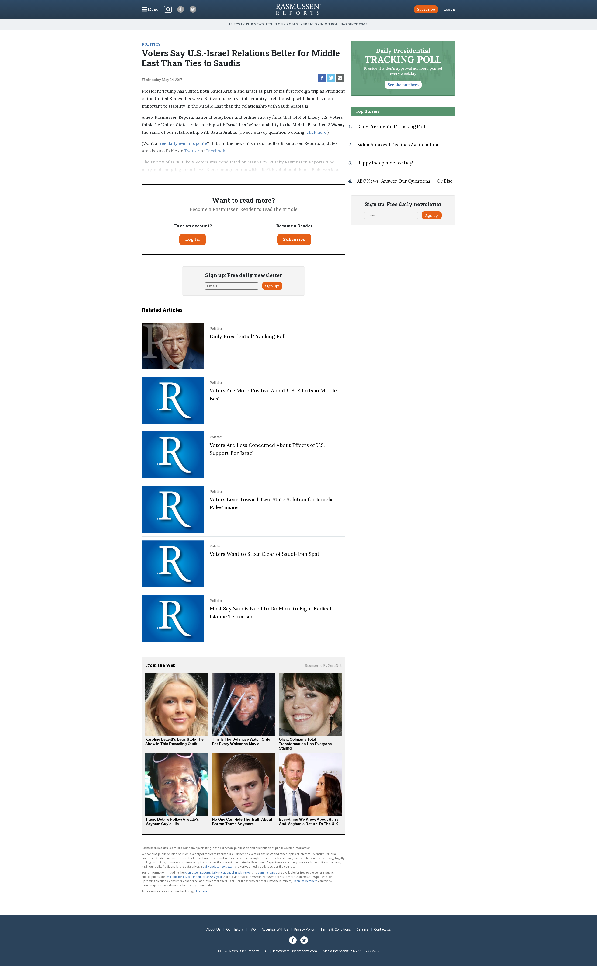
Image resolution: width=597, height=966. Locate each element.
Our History (234, 929)
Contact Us (382, 929)
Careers (362, 929)
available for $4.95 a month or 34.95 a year (194, 877)
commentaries (267, 873)
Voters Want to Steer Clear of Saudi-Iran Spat (264, 554)
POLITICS (151, 44)
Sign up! (272, 286)
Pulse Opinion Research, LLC (268, 177)
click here (316, 132)
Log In (449, 9)
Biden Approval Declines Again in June (398, 144)
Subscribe (294, 239)
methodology (321, 177)
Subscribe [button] (426, 9)
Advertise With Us (275, 929)
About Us (213, 929)
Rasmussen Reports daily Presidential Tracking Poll (217, 873)
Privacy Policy (304, 929)
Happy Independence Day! (385, 163)
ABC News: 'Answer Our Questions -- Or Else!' (406, 181)
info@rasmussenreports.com (295, 951)
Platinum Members (305, 881)
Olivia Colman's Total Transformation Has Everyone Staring (305, 743)
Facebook (215, 150)
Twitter (191, 150)
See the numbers (403, 84)
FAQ (252, 929)
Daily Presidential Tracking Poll (247, 336)
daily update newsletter (218, 867)
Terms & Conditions (335, 929)
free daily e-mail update (182, 143)
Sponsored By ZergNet (323, 665)
